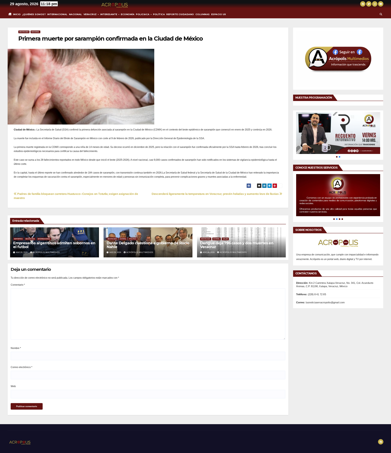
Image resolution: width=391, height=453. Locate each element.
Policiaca (143, 14)
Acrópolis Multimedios (46, 252)
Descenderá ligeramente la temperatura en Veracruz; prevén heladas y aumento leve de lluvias (215, 193)
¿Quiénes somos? (34, 14)
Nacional (75, 14)
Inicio (17, 14)
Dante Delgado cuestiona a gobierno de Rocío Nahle (148, 245)
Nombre (16, 348)
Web (13, 386)
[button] (381, 14)
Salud (225, 239)
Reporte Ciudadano (180, 14)
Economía (127, 14)
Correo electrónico (21, 367)
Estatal (123, 239)
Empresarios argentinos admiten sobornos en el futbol (54, 245)
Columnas (203, 14)
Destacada (24, 32)
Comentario (18, 284)
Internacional (57, 14)
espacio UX (218, 14)
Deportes (18, 239)
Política (159, 14)
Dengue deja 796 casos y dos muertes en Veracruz (236, 245)
